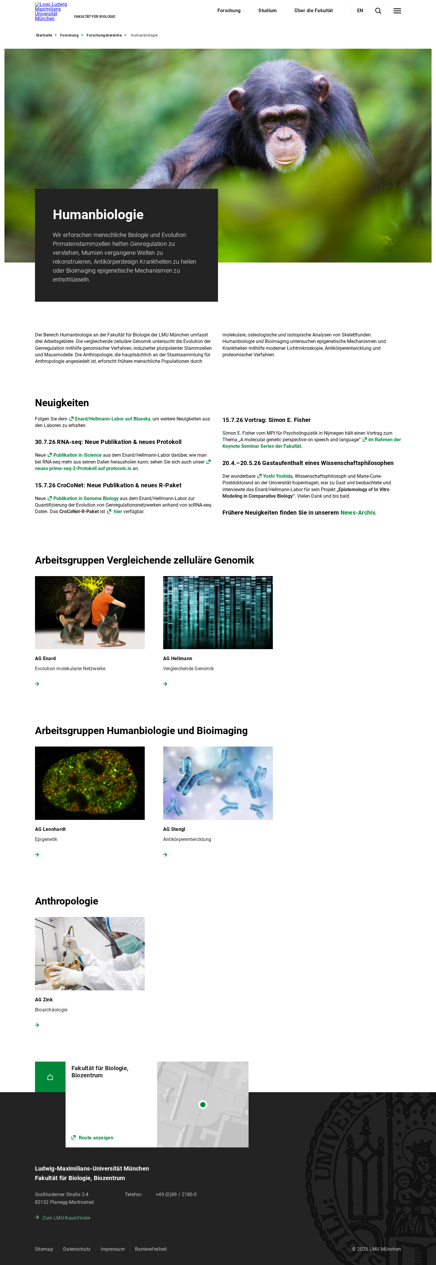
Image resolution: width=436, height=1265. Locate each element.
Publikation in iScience (77, 455)
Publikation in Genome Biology (86, 498)
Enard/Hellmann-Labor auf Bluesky (112, 419)
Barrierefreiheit (151, 1249)
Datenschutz (76, 1249)
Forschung (69, 35)
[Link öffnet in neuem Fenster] (157, 1104)
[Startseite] (50, 1077)
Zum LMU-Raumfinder (66, 1218)
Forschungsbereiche (104, 35)
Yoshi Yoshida (278, 476)
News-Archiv (357, 512)
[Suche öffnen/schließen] (378, 11)
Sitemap (44, 1249)
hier (118, 511)
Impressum (113, 1249)
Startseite (44, 35)
